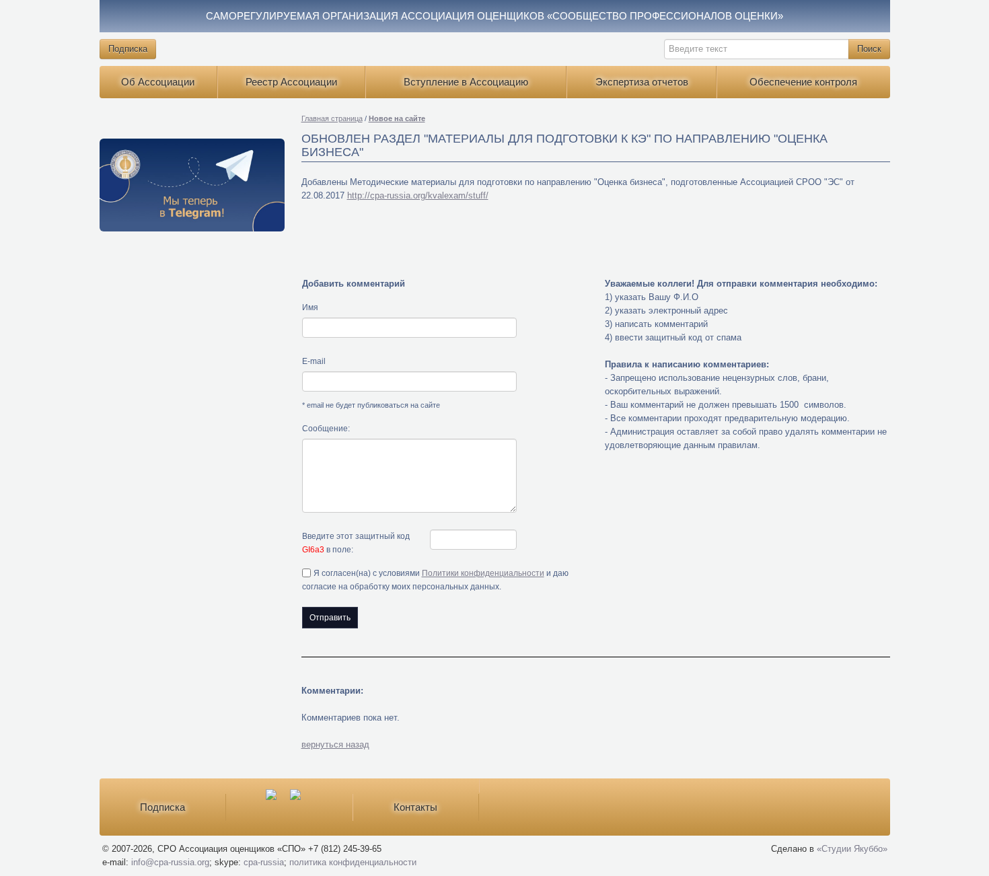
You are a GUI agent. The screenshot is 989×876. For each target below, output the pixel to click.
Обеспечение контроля (803, 81)
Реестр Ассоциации (291, 81)
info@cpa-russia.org (170, 862)
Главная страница (332, 118)
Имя (310, 307)
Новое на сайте (397, 118)
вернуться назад (335, 744)
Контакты (415, 807)
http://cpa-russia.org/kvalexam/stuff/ (417, 195)
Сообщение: (326, 428)
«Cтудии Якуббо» (852, 849)
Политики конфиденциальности (483, 573)
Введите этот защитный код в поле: (356, 543)
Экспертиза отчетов (641, 81)
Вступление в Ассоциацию (466, 81)
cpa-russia (264, 862)
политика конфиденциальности (352, 862)
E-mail (314, 361)
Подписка (127, 49)
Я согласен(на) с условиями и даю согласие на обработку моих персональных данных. (435, 580)
